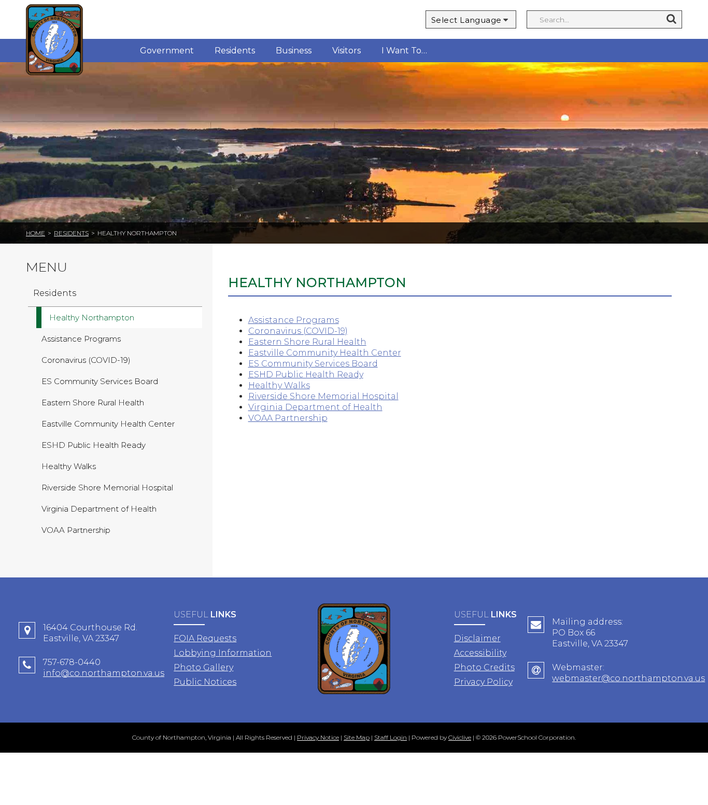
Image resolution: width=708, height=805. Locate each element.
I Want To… (404, 50)
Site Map (357, 737)
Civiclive (459, 737)
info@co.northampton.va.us (103, 673)
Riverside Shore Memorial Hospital (323, 396)
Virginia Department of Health (315, 407)
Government (167, 50)
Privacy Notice (318, 737)
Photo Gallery (203, 667)
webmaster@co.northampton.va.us (628, 678)
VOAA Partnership (288, 418)
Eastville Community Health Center (324, 353)
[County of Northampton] (54, 41)
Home (35, 233)
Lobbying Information (223, 653)
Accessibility (480, 653)
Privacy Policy (483, 682)
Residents (235, 50)
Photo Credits (484, 667)
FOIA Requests (205, 638)
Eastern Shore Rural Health (307, 342)
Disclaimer (477, 638)
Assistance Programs (293, 320)
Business (293, 50)
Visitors (346, 50)
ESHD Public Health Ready (305, 374)
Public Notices (205, 682)
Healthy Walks (279, 385)
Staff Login (390, 737)
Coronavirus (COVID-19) (298, 331)
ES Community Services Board (313, 364)
